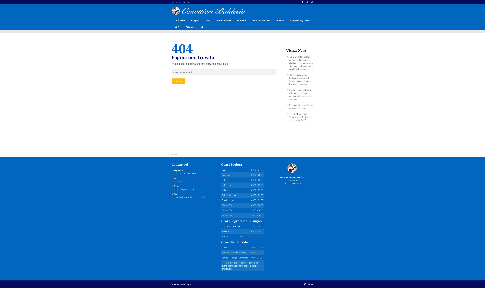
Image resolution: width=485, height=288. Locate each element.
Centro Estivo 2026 (261, 20)
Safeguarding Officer (300, 20)
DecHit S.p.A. (186, 284)
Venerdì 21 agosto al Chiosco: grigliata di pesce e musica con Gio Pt (300, 117)
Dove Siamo (176, 2)
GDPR (177, 26)
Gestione (186, 2)
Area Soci (190, 26)
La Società (180, 20)
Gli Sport (195, 20)
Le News (280, 20)
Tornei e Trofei (224, 20)
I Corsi (208, 20)
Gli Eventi (241, 20)
